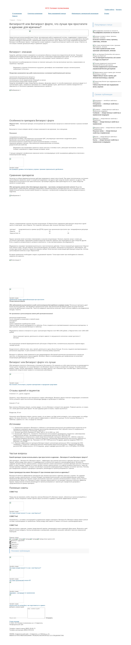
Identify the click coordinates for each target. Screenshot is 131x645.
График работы (109, 9)
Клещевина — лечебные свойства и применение (105, 105)
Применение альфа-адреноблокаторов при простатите (26, 299)
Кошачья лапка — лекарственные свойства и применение (105, 132)
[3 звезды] (26, 539)
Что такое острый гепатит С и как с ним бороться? (25, 513)
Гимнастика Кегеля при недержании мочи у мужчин (105, 86)
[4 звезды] (33, 539)
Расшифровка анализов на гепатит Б (106, 32)
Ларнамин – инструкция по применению (22, 593)
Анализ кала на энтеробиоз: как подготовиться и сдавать (27, 605)
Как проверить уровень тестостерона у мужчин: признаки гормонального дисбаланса (36, 169)
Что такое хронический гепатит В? (20, 580)
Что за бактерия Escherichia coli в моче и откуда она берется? (107, 58)
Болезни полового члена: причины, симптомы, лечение (105, 40)
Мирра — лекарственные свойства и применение (106, 123)
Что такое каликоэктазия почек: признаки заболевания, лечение (104, 49)
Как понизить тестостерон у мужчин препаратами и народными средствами (33, 384)
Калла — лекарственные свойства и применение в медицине (106, 141)
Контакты (119, 9)
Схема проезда (14, 621)
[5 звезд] (40, 539)
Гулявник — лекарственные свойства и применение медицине (107, 114)
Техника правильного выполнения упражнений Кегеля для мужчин (105, 68)
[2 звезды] (19, 539)
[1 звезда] (12, 539)
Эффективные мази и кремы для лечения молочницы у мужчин (104, 77)
